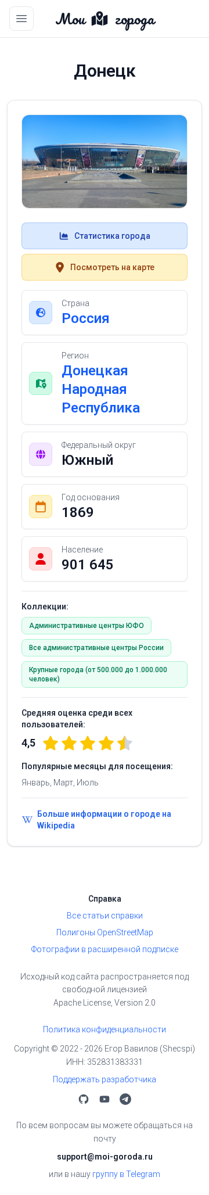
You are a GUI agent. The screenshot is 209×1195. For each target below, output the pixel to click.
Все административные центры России (96, 648)
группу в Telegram (126, 1174)
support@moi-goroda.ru (105, 1156)
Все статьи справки (105, 915)
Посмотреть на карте (112, 267)
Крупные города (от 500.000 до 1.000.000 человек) (98, 674)
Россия (86, 318)
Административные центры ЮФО (86, 626)
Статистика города (112, 236)
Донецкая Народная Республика (101, 389)
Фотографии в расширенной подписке (104, 949)
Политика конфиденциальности (104, 1029)
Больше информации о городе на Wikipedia (104, 819)
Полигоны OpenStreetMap (104, 932)
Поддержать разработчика (104, 1079)
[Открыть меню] (21, 18)
